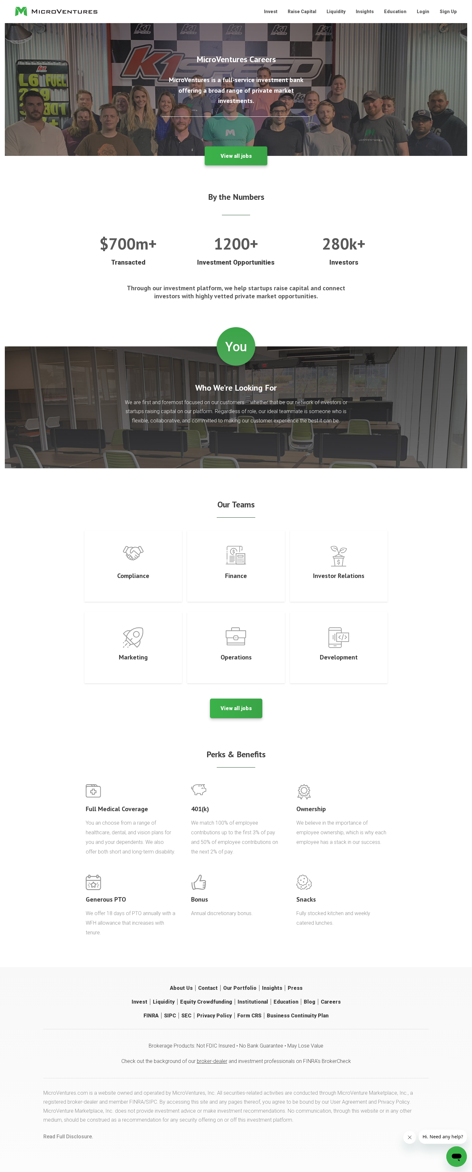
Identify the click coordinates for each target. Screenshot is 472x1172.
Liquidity (336, 11)
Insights (365, 11)
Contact (208, 988)
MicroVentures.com (65, 1093)
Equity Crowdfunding (206, 1002)
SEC (186, 1016)
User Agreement (348, 1102)
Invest (270, 11)
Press (295, 988)
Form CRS (249, 1016)
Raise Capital (302, 11)
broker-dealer (212, 1061)
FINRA (151, 1016)
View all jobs (236, 156)
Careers (331, 1002)
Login (423, 11)
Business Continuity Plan (297, 1016)
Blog (309, 1002)
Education (395, 11)
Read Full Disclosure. (68, 1137)
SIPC (170, 1016)
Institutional (253, 1002)
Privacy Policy (214, 1016)
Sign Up (448, 11)
